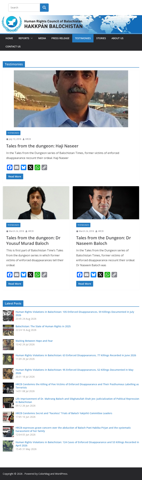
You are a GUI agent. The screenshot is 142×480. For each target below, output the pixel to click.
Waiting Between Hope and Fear (34, 340)
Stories (101, 38)
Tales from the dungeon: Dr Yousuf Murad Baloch (33, 240)
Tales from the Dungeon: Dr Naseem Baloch (103, 240)
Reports (24, 38)
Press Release (60, 38)
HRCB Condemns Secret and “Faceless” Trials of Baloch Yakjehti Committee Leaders (64, 413)
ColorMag (44, 473)
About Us (117, 38)
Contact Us (13, 46)
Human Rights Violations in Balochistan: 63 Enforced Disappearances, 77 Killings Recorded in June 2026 (76, 355)
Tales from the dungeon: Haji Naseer (42, 146)
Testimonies (83, 38)
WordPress (61, 473)
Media (42, 38)
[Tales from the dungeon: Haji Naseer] (71, 98)
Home (9, 38)
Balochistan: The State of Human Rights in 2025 (43, 326)
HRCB (28, 139)
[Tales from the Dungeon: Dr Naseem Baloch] (106, 202)
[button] (31, 38)
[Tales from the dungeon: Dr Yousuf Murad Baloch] (36, 202)
